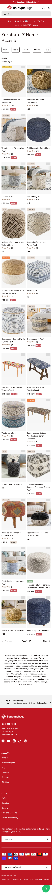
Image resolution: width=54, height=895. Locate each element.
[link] (10, 641)
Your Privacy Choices (42, 879)
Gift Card (5, 782)
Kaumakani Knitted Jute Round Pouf (11, 101)
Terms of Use (17, 879)
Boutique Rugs (11, 875)
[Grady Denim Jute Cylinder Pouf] (14, 563)
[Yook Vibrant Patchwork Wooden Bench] (14, 369)
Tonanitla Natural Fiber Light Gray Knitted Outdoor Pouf (38, 586)
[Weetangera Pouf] (14, 414)
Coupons (5, 777)
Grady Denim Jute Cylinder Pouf (13, 582)
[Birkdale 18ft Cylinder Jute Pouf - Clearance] (14, 272)
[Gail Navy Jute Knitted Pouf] (39, 130)
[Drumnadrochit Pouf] (39, 320)
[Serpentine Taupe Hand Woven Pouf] (39, 224)
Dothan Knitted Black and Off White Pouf (37, 534)
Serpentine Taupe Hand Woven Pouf (36, 243)
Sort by (4, 58)
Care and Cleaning (9, 813)
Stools (26, 50)
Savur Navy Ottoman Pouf (38, 630)
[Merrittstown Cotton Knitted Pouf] (39, 81)
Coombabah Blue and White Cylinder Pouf (13, 340)
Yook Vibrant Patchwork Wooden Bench (12, 388)
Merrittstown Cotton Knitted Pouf (35, 101)
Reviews (5, 758)
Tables (15, 50)
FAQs (4, 798)
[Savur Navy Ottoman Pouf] (39, 612)
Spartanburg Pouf (34, 196)
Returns (5, 808)
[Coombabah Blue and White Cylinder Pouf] (14, 320)
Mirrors (37, 50)
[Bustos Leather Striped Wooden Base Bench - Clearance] (39, 414)
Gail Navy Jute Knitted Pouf (38, 148)
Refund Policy (28, 879)
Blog (3, 767)
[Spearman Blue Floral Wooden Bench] (39, 369)
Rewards (5, 772)
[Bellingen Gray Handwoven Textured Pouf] (14, 224)
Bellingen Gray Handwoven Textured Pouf (13, 243)
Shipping (5, 803)
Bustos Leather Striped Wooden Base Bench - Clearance (36, 436)
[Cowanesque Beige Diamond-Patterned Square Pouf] (39, 466)
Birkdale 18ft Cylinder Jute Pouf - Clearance (13, 292)
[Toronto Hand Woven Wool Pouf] (14, 130)
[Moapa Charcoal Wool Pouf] (14, 466)
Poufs (5, 50)
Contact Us (6, 793)
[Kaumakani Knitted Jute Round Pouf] (14, 81)
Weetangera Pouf (9, 433)
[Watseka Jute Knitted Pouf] (14, 612)
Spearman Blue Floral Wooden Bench (35, 388)
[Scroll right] (49, 50)
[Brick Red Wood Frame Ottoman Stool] (14, 514)
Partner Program (8, 763)
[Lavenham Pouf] (14, 178)
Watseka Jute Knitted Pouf (13, 630)
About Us (6, 753)
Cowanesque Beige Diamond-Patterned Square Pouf (38, 487)
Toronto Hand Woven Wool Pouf (13, 149)
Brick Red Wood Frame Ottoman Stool (11, 534)
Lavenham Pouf (8, 196)
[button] (49, 8)
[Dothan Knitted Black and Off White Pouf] (39, 514)
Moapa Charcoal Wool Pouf (13, 484)
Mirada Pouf (32, 290)
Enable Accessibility (10, 818)
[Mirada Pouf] (39, 272)
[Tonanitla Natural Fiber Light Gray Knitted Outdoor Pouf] (39, 563)
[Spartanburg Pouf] (39, 178)
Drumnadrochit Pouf (35, 339)
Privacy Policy (6, 879)
